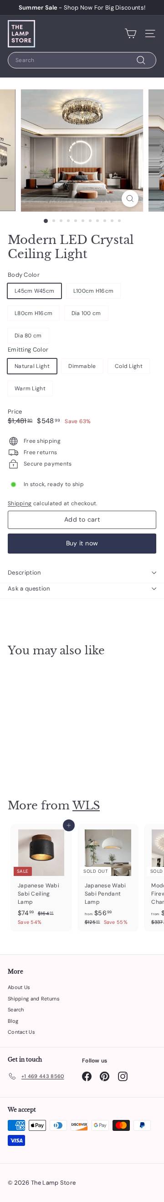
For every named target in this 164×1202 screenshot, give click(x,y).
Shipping (19, 503)
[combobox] (82, 60)
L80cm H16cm (33, 313)
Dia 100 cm (86, 313)
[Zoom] (130, 198)
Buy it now (82, 543)
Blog (13, 1021)
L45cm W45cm (34, 291)
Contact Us (21, 1032)
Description (24, 572)
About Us (19, 987)
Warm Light (30, 388)
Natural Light (32, 366)
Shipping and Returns (34, 998)
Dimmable (82, 366)
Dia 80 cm (28, 335)
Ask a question (29, 588)
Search (16, 1009)
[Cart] (130, 33)
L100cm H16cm (93, 291)
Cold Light (129, 366)
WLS (86, 805)
